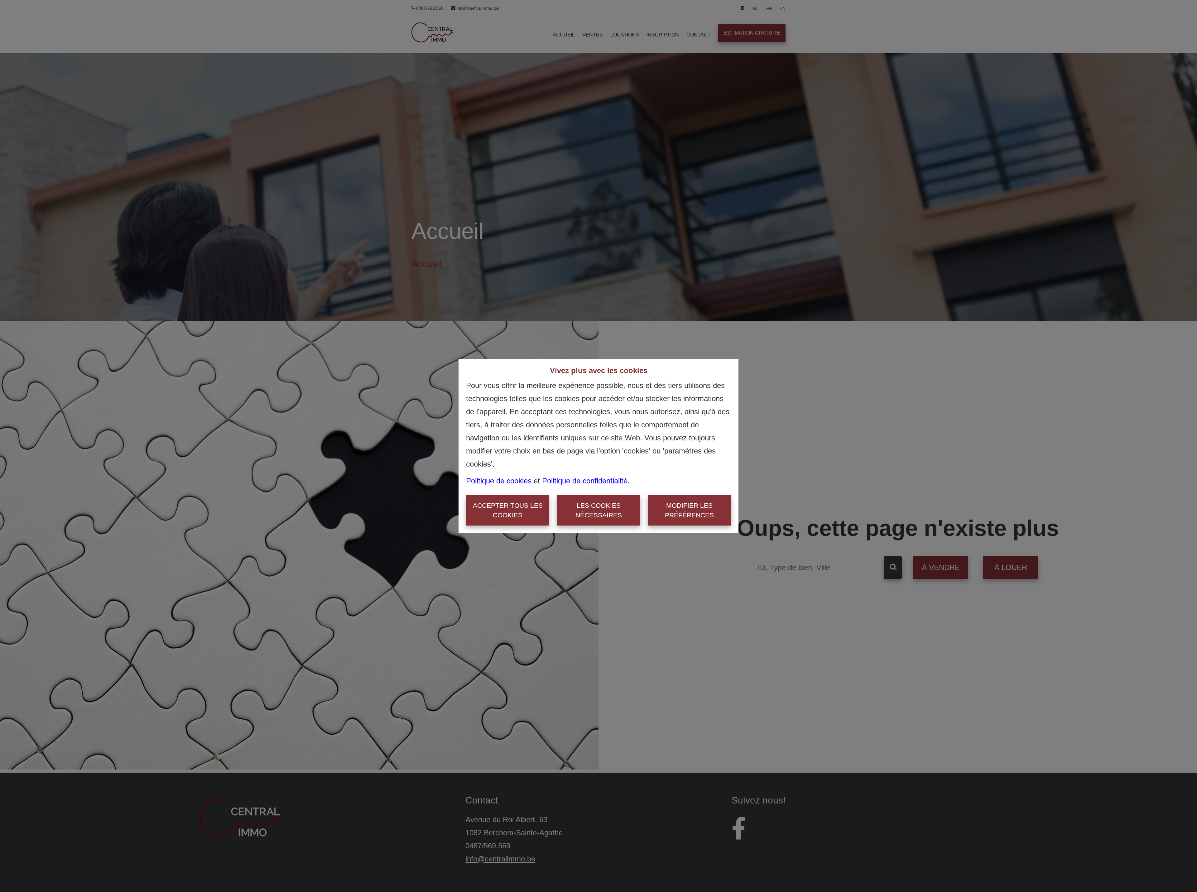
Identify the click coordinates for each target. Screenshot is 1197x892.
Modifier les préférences (689, 510)
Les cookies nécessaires (598, 510)
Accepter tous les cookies (508, 510)
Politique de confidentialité (584, 481)
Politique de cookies (498, 481)
